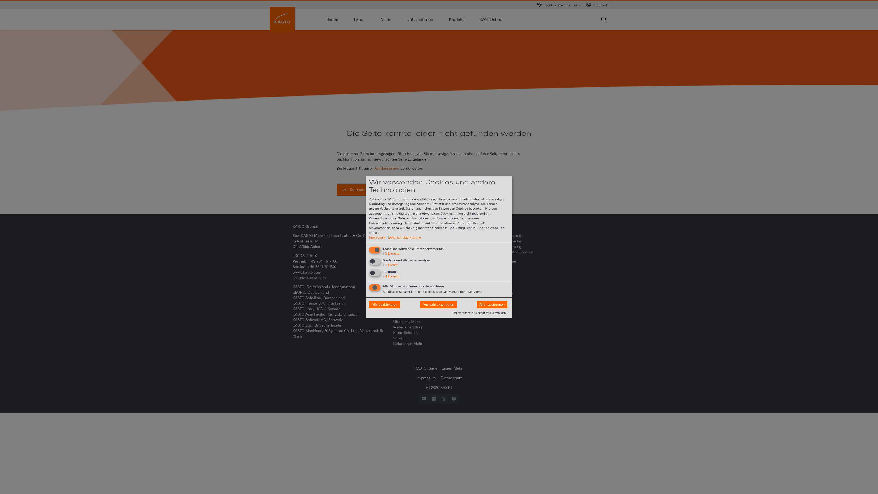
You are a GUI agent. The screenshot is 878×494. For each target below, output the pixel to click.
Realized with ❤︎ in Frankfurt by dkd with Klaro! (479, 312)
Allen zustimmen (492, 304)
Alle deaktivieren (384, 304)
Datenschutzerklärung (404, 237)
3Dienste (391, 253)
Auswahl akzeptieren (438, 304)
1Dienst (390, 265)
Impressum (377, 237)
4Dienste (391, 276)
